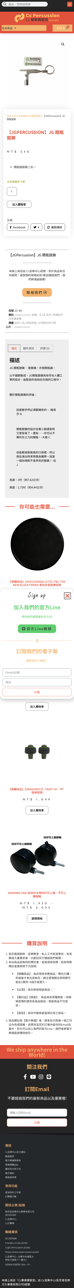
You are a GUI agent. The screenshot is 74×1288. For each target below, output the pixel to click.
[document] (37, 644)
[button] (67, 596)
